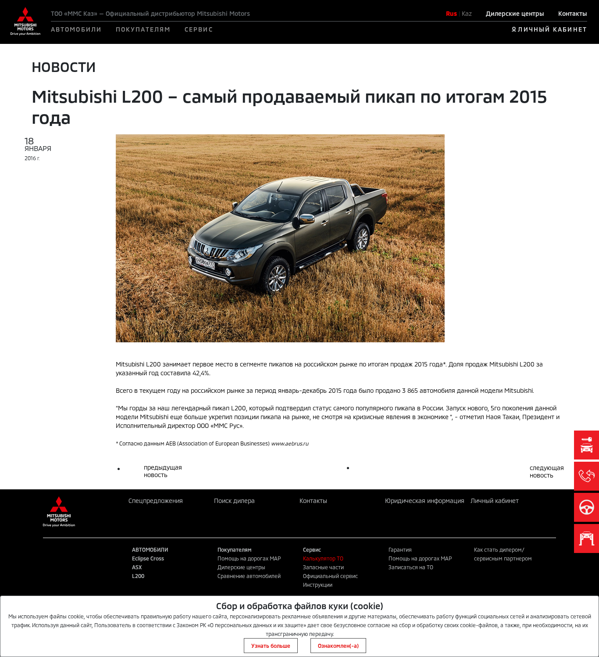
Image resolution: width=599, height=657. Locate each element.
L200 (138, 576)
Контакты (572, 13)
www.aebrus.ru (289, 443)
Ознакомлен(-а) (338, 646)
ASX (137, 567)
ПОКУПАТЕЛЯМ (143, 29)
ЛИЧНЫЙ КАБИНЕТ (552, 29)
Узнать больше (270, 646)
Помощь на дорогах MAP (249, 558)
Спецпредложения (155, 500)
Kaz (467, 13)
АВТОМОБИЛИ (76, 29)
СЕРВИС (199, 29)
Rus (451, 13)
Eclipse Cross (148, 558)
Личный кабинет (495, 500)
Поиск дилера (234, 500)
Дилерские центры (515, 13)
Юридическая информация (424, 500)
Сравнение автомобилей (249, 576)
